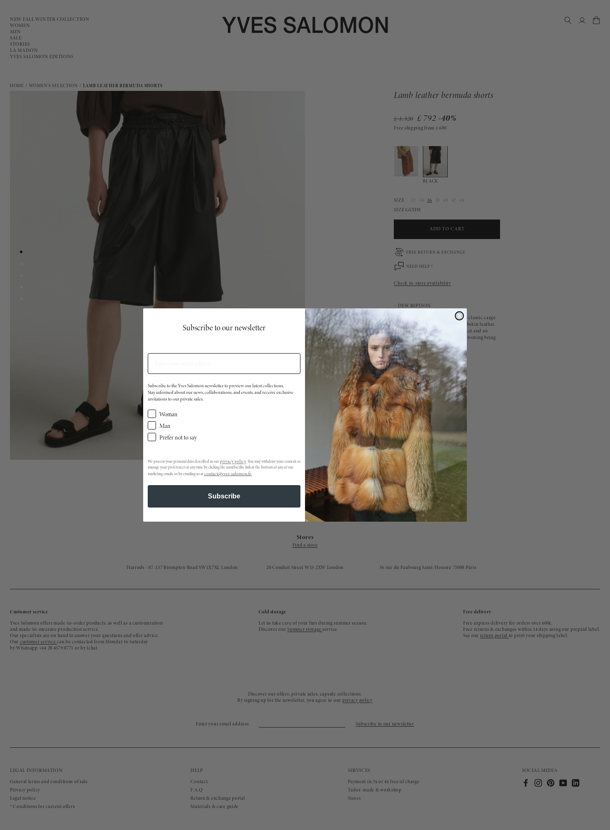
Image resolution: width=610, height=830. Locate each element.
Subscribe (224, 496)
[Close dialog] (459, 316)
